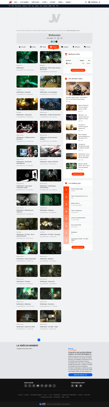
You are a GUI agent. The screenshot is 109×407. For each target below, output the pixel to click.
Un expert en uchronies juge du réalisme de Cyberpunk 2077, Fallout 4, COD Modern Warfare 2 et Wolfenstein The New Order (84, 126)
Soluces (77, 47)
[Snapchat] (54, 385)
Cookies (80, 395)
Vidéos (60, 2)
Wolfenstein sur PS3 (61, 30)
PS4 (29, 6)
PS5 (13, 6)
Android (45, 6)
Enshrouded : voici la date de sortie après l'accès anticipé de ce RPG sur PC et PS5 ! (84, 156)
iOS (41, 6)
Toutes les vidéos (36, 30)
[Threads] (50, 385)
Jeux (15, 2)
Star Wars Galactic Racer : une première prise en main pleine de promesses (76, 98)
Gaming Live (20, 67)
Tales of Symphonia (76, 210)
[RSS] (42, 385)
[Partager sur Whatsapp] (54, 42)
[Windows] (80, 385)
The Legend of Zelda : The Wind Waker (79, 239)
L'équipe (26, 395)
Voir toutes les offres (78, 70)
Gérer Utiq (87, 395)
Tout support (50, 38)
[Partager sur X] (56, 42)
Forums (68, 2)
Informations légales (36, 395)
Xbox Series (18, 6)
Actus (34, 47)
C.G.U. (45, 395)
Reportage (25, 234)
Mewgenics (74, 232)
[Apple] (76, 385)
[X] (29, 385)
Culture (52, 2)
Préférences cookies (46, 397)
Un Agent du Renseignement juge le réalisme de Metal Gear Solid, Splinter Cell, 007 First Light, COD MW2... (83, 146)
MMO (50, 6)
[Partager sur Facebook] (52, 42)
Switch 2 (25, 6)
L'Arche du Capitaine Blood (78, 217)
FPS (57, 6)
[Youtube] (37, 385)
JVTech (44, 2)
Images (66, 47)
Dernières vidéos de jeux (26, 30)
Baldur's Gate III (75, 203)
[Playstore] (72, 385)
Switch (37, 6)
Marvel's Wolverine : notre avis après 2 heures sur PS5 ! (83, 107)
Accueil (18, 30)
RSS (63, 397)
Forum (88, 47)
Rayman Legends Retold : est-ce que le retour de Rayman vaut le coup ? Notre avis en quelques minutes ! (84, 165)
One (33, 6)
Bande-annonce (50, 114)
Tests (44, 47)
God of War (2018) (76, 225)
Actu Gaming (24, 2)
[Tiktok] (46, 385)
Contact (20, 395)
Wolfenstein (43, 30)
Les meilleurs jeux (78, 247)
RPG (54, 6)
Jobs (67, 397)
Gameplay (50, 67)
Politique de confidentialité (69, 395)
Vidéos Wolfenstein (51, 30)
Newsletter (57, 397)
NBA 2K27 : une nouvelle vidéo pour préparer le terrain (83, 116)
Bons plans (35, 2)
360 (61, 38)
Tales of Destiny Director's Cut (79, 196)
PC (9, 6)
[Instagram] (33, 385)
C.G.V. (50, 395)
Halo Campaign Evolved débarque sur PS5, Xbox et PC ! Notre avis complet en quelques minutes (84, 136)
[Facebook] (25, 385)
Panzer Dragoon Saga (77, 189)
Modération (57, 395)
